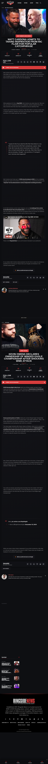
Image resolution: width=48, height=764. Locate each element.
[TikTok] (38, 719)
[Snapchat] (40, 62)
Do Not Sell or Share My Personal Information (24, 731)
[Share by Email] (43, 277)
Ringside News (13, 240)
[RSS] (42, 719)
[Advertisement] (12, 169)
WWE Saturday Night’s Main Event (11, 387)
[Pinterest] (31, 62)
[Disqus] (24, 623)
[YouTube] (34, 62)
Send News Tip (5, 722)
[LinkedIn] (27, 62)
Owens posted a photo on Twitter (11, 418)
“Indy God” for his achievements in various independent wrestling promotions (22, 182)
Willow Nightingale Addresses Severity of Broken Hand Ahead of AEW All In (7, 687)
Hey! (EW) (19, 103)
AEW (31, 3)
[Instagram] (37, 62)
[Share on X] (31, 277)
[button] (40, 3)
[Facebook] (18, 62)
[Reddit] (43, 62)
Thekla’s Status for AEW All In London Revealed (6, 664)
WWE (25, 3)
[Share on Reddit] (40, 277)
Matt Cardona (6, 282)
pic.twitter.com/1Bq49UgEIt (20, 521)
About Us (27, 722)
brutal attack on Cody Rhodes (36, 389)
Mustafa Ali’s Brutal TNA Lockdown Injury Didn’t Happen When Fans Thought (7, 671)
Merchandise (21, 722)
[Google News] (24, 62)
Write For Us (13, 722)
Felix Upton (16, 364)
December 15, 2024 (31, 524)
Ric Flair (15, 282)
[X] (21, 62)
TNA (37, 3)
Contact (33, 722)
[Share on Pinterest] (37, 277)
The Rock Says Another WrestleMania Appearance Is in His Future (6, 679)
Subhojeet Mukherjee (16, 49)
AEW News (4, 661)
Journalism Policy (41, 722)
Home (19, 3)
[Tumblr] (26, 719)
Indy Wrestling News (9, 7)
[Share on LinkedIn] (34, 277)
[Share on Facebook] (27, 277)
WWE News (7, 322)
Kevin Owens (6, 568)
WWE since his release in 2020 (27, 179)
